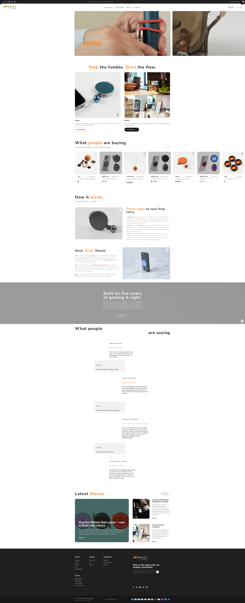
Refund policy (77, 600)
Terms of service (87, 600)
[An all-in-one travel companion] (141, 533)
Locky (225, 176)
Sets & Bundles (78, 569)
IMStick (77, 564)
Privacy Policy (78, 583)
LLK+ (79, 176)
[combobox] (236, 2)
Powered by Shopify (90, 598)
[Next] (117, 2)
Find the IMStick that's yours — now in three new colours (102, 524)
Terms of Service (79, 585)
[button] (119, 210)
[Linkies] (98, 95)
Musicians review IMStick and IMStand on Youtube (160, 501)
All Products (78, 560)
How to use (92, 560)
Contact (105, 564)
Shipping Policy (79, 578)
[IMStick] (147, 95)
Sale (76, 567)
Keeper (177, 176)
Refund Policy (78, 581)
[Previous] (85, 2)
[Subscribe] (157, 572)
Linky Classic (130, 176)
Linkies (76, 562)
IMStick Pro (105, 176)
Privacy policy (82, 600)
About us (105, 560)
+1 (133, 182)
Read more (81, 537)
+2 (157, 181)
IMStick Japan (204, 176)
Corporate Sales (107, 562)
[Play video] (99, 223)
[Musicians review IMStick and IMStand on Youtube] (141, 509)
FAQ (90, 562)
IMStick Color (155, 176)
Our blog (91, 564)
